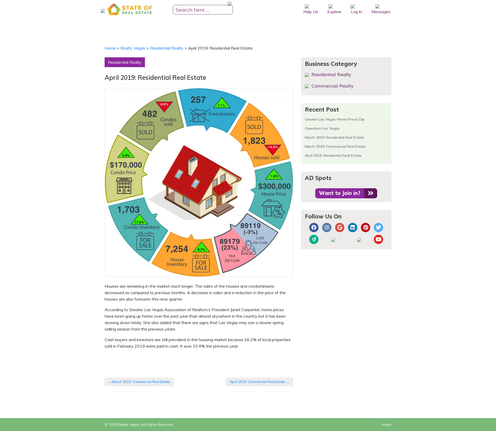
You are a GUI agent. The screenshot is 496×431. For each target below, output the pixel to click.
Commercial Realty (332, 86)
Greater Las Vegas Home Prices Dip (335, 119)
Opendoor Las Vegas (322, 128)
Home (386, 424)
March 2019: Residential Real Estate (334, 137)
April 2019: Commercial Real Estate (257, 382)
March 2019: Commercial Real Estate (141, 382)
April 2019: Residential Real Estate (333, 155)
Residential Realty (125, 62)
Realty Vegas (129, 424)
